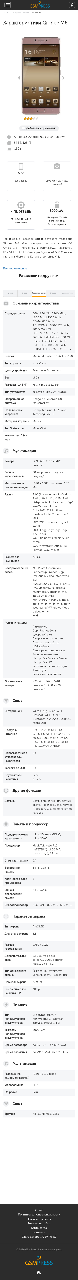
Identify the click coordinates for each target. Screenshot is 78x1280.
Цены (10, 293)
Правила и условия (39, 1219)
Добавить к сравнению (41, 128)
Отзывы (53, 293)
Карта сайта (39, 1228)
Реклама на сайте (39, 1223)
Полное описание (15, 268)
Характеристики (39, 293)
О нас (39, 1210)
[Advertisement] (39, 1165)
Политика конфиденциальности (39, 1214)
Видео (24, 293)
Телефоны (16, 12)
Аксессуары (67, 293)
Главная (6, 12)
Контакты (39, 1232)
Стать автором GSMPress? (39, 1236)
